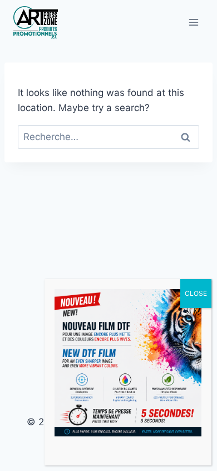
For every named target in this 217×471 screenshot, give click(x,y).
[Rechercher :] (108, 136)
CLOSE (196, 293)
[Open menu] (193, 22)
